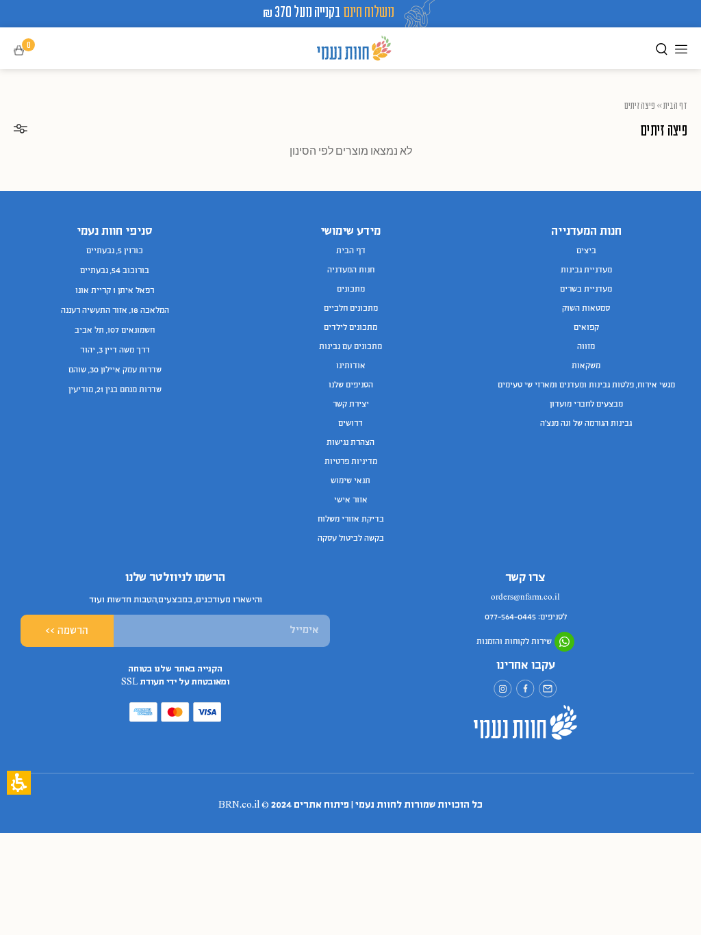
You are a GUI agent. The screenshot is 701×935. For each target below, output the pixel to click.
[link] (548, 689)
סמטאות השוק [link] (586, 309)
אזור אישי (351, 500)
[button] (28, 51)
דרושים (350, 424)
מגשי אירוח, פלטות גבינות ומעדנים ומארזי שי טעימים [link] (586, 385)
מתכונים (351, 289)
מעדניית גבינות (586, 270)
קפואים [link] (586, 328)
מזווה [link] (586, 347)
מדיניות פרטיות (350, 462)
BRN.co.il (238, 805)
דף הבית (675, 105)
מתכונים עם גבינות (350, 347)
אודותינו (351, 366)
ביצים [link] (586, 251)
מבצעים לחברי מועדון (586, 404)
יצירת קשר (351, 404)
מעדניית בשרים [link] (586, 289)
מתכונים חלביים (351, 309)
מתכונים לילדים (350, 328)
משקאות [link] (586, 366)
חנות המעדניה (350, 270)
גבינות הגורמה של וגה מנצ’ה (586, 424)
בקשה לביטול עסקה (351, 539)
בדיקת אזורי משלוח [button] (351, 519)
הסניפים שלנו (351, 385)
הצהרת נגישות (350, 443)
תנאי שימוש (350, 481)
